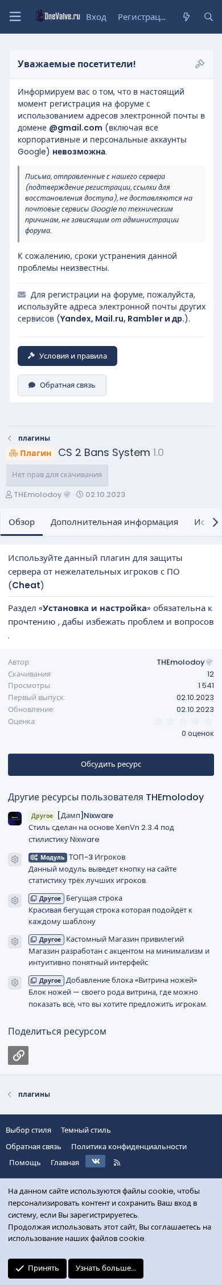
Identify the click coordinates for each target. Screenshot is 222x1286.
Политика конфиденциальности (129, 1146)
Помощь (25, 1162)
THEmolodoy (38, 494)
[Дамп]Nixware (72, 815)
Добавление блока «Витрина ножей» (118, 980)
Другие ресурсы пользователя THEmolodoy (106, 797)
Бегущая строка (80, 898)
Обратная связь (68, 385)
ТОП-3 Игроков (82, 857)
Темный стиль (86, 1130)
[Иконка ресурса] (15, 859)
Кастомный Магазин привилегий (111, 939)
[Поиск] (209, 17)
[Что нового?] (186, 17)
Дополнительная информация (114, 522)
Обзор (22, 522)
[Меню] (14, 17)
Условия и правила (73, 356)
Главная (65, 1162)
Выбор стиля (28, 1130)
